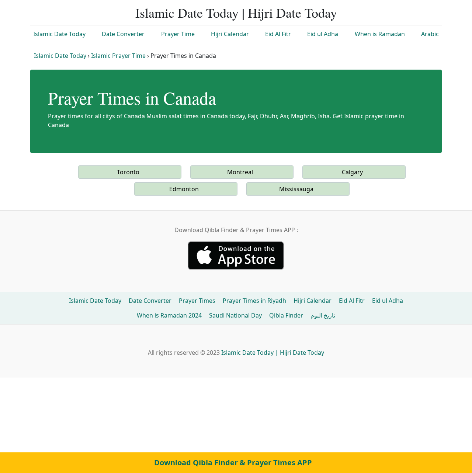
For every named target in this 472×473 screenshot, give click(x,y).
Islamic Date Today (59, 34)
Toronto (128, 172)
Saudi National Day (235, 315)
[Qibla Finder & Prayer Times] (236, 255)
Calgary (352, 172)
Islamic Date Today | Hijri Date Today (236, 12)
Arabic (430, 34)
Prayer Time (178, 34)
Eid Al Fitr (278, 34)
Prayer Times (197, 301)
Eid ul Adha (322, 34)
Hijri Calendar (230, 34)
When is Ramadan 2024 (169, 315)
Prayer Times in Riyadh (254, 301)
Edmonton (184, 189)
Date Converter (123, 34)
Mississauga (296, 189)
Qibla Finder (286, 315)
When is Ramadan (380, 34)
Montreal (240, 172)
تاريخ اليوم (322, 315)
